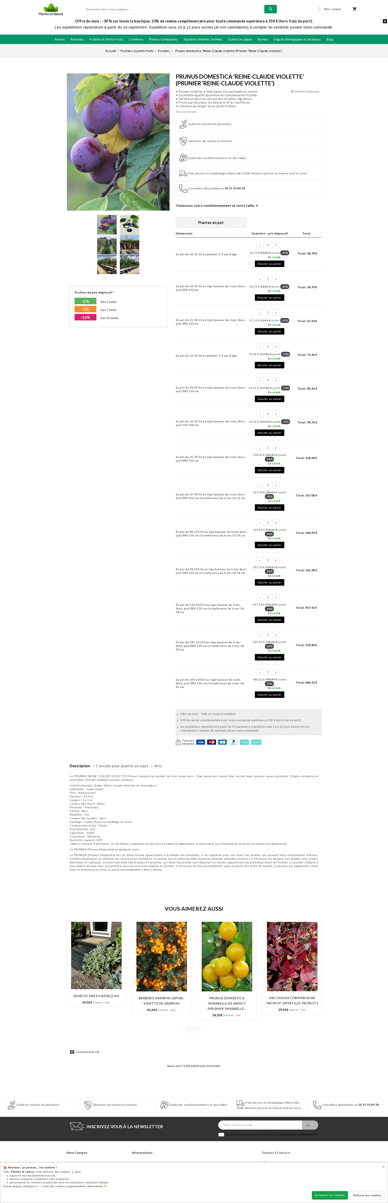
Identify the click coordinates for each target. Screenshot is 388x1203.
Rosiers (262, 39)
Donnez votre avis (305, 91)
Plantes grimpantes (163, 39)
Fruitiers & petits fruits (106, 39)
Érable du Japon (240, 39)
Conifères (136, 39)
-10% (85, 317)
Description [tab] (80, 766)
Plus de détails (186, 111)
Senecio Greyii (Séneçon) (96, 996)
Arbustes (77, 39)
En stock (274, 257)
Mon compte (77, 1152)
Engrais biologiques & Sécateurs (297, 39)
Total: (307, 253)
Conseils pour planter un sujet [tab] (122, 766)
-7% (85, 309)
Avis (158, 766)
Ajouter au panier (270, 263)
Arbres (60, 39)
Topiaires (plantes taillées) (202, 39)
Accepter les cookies (330, 1195)
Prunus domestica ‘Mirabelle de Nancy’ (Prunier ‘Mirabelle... (227, 1003)
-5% (85, 301)
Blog (329, 39)
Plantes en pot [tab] (211, 222)
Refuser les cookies (367, 1195)
